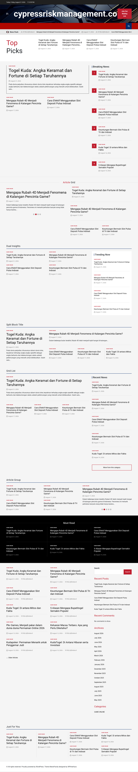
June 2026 (98, 642)
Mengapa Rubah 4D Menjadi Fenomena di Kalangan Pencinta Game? (44, 32)
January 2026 (99, 664)
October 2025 (99, 678)
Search (96, 568)
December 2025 (99, 669)
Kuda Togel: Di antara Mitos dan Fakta (109, 453)
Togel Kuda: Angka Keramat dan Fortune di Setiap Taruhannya (48, 42)
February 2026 (99, 660)
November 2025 (100, 673)
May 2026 (97, 647)
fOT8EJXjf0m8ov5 (90, 32)
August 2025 (98, 687)
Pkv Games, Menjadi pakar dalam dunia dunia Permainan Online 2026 (25, 627)
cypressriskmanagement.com (69, 14)
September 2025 (100, 682)
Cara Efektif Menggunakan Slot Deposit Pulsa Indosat (115, 32)
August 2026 (98, 633)
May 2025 (97, 700)
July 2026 (97, 638)
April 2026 (98, 651)
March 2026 (98, 656)
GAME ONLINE (12, 66)
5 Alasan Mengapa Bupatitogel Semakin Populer (112, 166)
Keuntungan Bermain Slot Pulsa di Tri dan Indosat (120, 42)
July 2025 (97, 691)
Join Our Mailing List (125, 13)
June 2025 (98, 696)
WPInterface (72, 767)
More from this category (111, 467)
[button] (131, 44)
